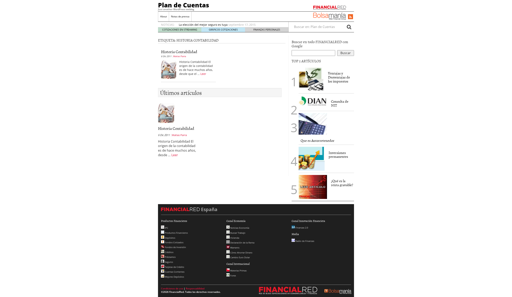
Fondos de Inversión (175, 247)
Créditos (168, 252)
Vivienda (234, 237)
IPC (166, 227)
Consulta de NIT (339, 103)
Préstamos (170, 256)
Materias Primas (238, 270)
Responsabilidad (195, 288)
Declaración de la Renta (242, 242)
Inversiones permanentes (338, 154)
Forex (233, 275)
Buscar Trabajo (237, 232)
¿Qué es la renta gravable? (342, 183)
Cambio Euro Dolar (240, 257)
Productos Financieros (176, 232)
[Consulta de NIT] (313, 102)
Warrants (234, 247)
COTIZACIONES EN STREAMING (179, 29)
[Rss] (350, 17)
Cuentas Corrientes (174, 271)
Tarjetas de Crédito (174, 266)
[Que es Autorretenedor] (313, 124)
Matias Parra (179, 56)
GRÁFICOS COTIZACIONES (223, 29)
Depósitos (169, 237)
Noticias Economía (239, 227)
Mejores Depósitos (174, 276)
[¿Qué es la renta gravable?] (313, 186)
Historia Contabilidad (179, 52)
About (163, 16)
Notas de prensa (180, 16)
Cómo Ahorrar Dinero (241, 252)
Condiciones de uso (172, 288)
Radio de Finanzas (304, 240)
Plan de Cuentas (183, 5)
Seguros (168, 261)
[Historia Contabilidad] (168, 69)
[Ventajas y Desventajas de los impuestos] (311, 79)
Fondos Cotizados (173, 242)
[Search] (349, 26)
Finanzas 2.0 (301, 227)
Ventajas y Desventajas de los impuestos (339, 77)
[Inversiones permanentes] (312, 159)
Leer (203, 74)
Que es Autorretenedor (317, 140)
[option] (230, 25)
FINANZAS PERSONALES (266, 29)
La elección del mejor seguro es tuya (203, 25)
